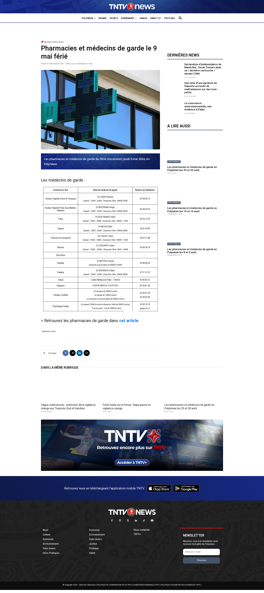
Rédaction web (49, 331)
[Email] (87, 353)
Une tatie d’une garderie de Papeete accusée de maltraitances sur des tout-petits (201, 87)
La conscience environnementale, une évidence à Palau (198, 106)
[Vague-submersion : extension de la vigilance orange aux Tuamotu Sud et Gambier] (70, 387)
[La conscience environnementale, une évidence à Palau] (175, 108)
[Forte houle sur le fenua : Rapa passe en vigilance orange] (132, 387)
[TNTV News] (132, 512)
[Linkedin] (80, 353)
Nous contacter (142, 529)
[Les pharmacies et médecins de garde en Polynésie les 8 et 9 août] (195, 233)
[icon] (42, 41)
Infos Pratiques (55, 42)
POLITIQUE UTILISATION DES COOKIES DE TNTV (180, 585)
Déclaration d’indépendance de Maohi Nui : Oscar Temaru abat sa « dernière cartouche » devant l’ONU (202, 69)
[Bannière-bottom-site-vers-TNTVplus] (132, 470)
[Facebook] (65, 353)
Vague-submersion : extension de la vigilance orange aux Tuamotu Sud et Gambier (68, 406)
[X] (73, 353)
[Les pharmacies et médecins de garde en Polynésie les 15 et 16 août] (195, 192)
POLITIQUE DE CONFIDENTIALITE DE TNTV (114, 585)
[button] (180, 18)
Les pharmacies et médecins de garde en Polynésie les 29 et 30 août (192, 168)
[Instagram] (120, 520)
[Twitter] (128, 520)
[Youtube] (152, 520)
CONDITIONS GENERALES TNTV (146, 585)
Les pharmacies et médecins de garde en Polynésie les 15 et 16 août (192, 209)
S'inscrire (201, 560)
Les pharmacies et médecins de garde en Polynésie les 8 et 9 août (192, 251)
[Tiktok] (144, 520)
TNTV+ (137, 534)
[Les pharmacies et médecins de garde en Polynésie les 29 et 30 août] (195, 150)
